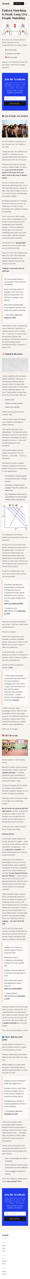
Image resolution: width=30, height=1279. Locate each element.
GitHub (4, 1263)
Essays (4, 1245)
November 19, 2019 (11, 1114)
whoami (4, 1271)
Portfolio (4, 1274)
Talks (3, 1251)
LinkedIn (4, 1261)
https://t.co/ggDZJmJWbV (13, 603)
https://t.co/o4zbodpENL (13, 988)
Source (16, 700)
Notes (3, 1248)
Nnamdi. (6, 3)
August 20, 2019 (10, 318)
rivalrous (5, 921)
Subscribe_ (19, 3)
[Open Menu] (26, 3)
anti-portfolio (20, 243)
